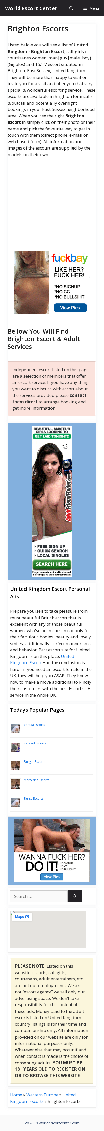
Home (16, 1095)
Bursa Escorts (33, 798)
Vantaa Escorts (34, 725)
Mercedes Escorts (36, 780)
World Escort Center (31, 8)
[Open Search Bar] (71, 8)
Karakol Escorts (35, 743)
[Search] (75, 896)
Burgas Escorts (34, 761)
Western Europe (42, 1095)
